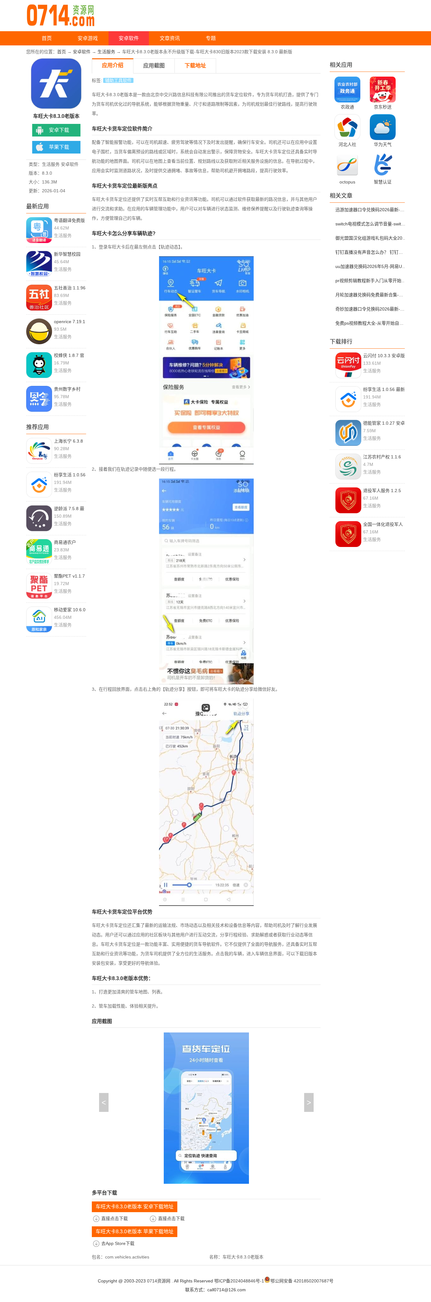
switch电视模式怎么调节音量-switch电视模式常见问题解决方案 (371, 223)
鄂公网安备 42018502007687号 (302, 1280)
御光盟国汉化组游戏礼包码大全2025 (371, 238)
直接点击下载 (114, 1218)
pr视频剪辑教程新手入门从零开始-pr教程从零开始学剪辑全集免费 (371, 280)
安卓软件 (129, 38)
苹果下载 (59, 147)
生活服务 (106, 51)
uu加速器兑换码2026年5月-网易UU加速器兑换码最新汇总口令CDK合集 (371, 266)
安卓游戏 (88, 38)
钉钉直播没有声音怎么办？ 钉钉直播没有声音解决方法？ (371, 252)
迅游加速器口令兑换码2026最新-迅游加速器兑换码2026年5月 (371, 209)
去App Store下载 (117, 1243)
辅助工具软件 (118, 80)
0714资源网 (158, 1280)
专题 (211, 38)
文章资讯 (170, 38)
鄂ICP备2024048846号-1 (239, 1280)
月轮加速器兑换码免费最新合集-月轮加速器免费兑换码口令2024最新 (371, 294)
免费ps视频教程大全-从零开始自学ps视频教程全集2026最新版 (371, 323)
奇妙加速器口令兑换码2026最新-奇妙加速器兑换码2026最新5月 (371, 308)
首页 (47, 38)
